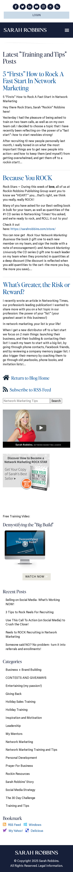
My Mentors (14, 734)
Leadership (13, 726)
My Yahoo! (16, 831)
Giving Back (14, 694)
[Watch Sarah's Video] (36, 428)
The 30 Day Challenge (20, 798)
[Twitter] (23, 7)
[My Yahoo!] (6, 831)
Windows (35, 825)
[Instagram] (43, 7)
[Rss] (57, 7)
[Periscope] (50, 7)
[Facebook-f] (16, 7)
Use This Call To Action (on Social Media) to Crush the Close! (35, 622)
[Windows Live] (26, 825)
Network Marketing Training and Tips (31, 750)
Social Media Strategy (20, 790)
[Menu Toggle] (67, 30)
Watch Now (35, 576)
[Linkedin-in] (30, 7)
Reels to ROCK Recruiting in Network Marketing (31, 634)
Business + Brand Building (23, 670)
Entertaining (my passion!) (24, 686)
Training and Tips (17, 806)
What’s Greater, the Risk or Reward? (36, 287)
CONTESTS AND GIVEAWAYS (26, 678)
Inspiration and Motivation (24, 718)
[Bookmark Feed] (5, 825)
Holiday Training (17, 710)
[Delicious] (28, 831)
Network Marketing (19, 742)
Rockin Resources (18, 774)
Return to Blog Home (29, 378)
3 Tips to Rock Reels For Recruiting (30, 612)
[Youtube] (36, 7)
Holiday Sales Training (20, 702)
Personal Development (21, 758)
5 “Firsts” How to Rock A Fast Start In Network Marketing (33, 81)
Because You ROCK (27, 178)
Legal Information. (50, 866)
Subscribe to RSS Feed (30, 390)
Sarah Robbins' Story (20, 782)
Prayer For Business (19, 766)
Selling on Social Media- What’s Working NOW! (33, 602)
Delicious (37, 831)
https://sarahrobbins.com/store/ (33, 229)
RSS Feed (14, 825)
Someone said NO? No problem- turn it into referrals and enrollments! (36, 647)
